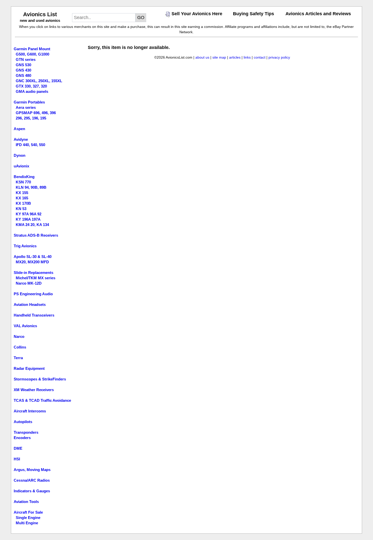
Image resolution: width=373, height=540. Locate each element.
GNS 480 (23, 75)
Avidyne (21, 139)
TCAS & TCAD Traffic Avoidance (42, 400)
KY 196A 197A (28, 219)
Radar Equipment (29, 368)
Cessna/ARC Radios (32, 480)
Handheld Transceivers (34, 315)
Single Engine (28, 517)
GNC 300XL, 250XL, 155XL (39, 81)
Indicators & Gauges (32, 491)
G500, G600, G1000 (32, 54)
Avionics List (40, 14)
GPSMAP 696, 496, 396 (36, 113)
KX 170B (23, 203)
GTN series (26, 59)
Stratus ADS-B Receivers (36, 235)
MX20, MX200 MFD (32, 262)
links (247, 57)
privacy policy (279, 57)
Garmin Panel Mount (32, 49)
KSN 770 (23, 182)
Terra (18, 358)
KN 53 (21, 208)
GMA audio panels (32, 91)
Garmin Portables (29, 102)
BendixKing (24, 177)
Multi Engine (27, 523)
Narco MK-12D (29, 283)
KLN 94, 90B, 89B (31, 187)
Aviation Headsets (30, 304)
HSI (17, 459)
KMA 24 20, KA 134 (32, 224)
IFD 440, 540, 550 (30, 145)
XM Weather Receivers (34, 390)
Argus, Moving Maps (32, 469)
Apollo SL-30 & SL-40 (33, 256)
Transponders (26, 432)
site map (219, 57)
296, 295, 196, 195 (31, 118)
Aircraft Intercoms (30, 411)
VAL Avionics (25, 326)
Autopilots (23, 422)
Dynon (19, 155)
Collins (20, 347)
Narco (19, 336)
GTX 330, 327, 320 (31, 86)
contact (259, 57)
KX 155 (22, 192)
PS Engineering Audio (33, 294)
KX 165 (22, 198)
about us (202, 57)
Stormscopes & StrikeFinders (40, 379)
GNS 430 (23, 70)
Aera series (26, 107)
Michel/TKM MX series (35, 278)
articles (235, 57)
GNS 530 (23, 65)
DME (18, 448)
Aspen (19, 129)
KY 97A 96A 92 (28, 214)
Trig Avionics (25, 246)
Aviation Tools (26, 501)
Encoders (22, 438)
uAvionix (21, 166)
